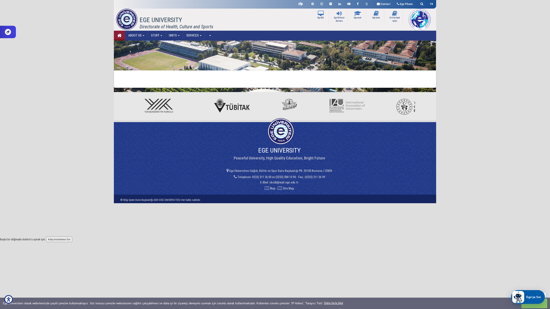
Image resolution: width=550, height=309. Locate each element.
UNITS (173, 35)
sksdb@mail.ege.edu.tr (283, 182)
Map (272, 188)
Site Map (288, 188)
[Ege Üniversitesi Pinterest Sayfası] (312, 3)
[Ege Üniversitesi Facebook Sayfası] (358, 3)
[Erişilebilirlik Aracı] (8, 299)
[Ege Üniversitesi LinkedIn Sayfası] (339, 3)
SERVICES (192, 35)
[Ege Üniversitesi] (421, 3)
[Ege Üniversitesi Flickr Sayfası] (330, 3)
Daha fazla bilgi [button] (333, 303)
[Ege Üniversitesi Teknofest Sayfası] (301, 3)
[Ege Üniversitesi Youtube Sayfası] (349, 3)
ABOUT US (135, 35)
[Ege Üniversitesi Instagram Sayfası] (321, 3)
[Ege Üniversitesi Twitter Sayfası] (368, 3)
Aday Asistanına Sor (59, 239)
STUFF (155, 35)
